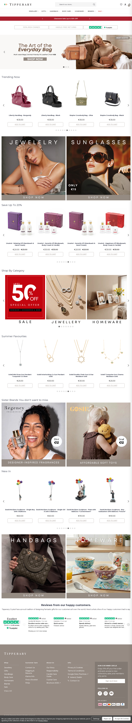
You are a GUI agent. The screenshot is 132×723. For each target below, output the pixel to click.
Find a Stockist (31, 680)
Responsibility (52, 671)
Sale (100, 11)
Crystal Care (52, 680)
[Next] (89, 18)
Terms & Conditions (76, 671)
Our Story (50, 668)
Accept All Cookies (122, 719)
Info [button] (69, 663)
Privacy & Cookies (75, 668)
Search (94, 4)
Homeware (79, 11)
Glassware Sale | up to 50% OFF (66, 19)
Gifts (43, 11)
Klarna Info (29, 676)
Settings (96, 719)
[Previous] (42, 18)
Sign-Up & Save (111, 681)
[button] (4, 52)
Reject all (107, 719)
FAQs (27, 683)
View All (8, 691)
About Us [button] (50, 663)
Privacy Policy (42, 721)
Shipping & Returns (29, 672)
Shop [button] (6, 663)
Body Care (66, 11)
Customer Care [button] (31, 663)
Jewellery (33, 11)
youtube (111, 693)
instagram (106, 693)
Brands (91, 11)
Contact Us (30, 668)
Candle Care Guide (52, 675)
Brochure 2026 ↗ (54, 683)
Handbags (54, 11)
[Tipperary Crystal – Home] (15, 653)
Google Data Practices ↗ (78, 674)
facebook (100, 693)
